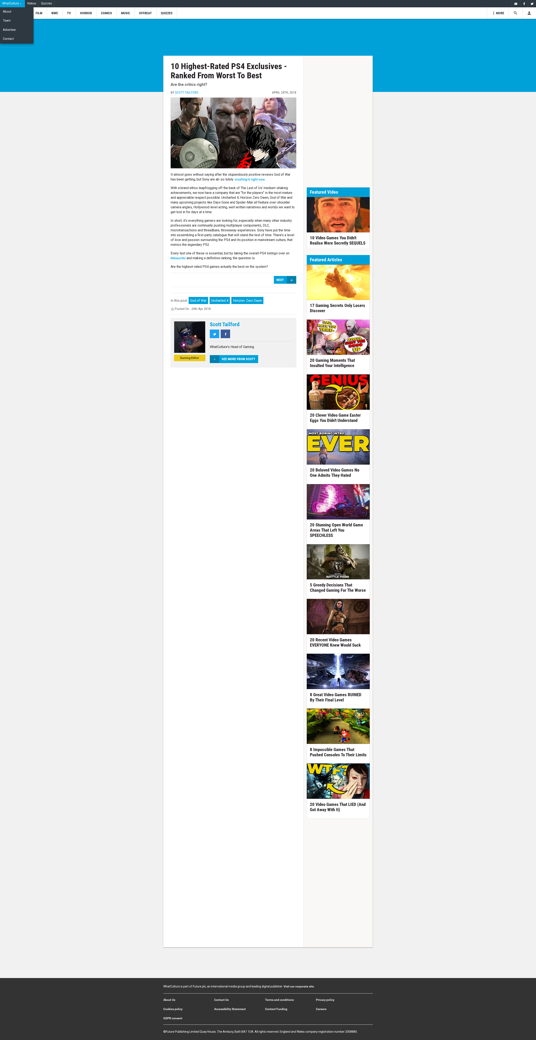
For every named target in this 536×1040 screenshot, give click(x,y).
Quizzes (46, 3)
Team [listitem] (7, 20)
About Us (169, 999)
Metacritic (178, 258)
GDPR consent (172, 1018)
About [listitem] (7, 11)
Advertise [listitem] (9, 30)
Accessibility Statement (230, 1009)
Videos (31, 3)
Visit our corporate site (298, 986)
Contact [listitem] (8, 39)
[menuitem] (12, 3)
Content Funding (276, 1009)
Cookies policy (173, 1009)
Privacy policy (325, 999)
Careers (321, 1009)
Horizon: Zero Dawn (247, 301)
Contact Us (221, 999)
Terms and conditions (279, 999)
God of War (198, 301)
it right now (249, 179)
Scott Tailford (186, 92)
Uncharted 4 (219, 301)
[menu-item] (39, 13)
